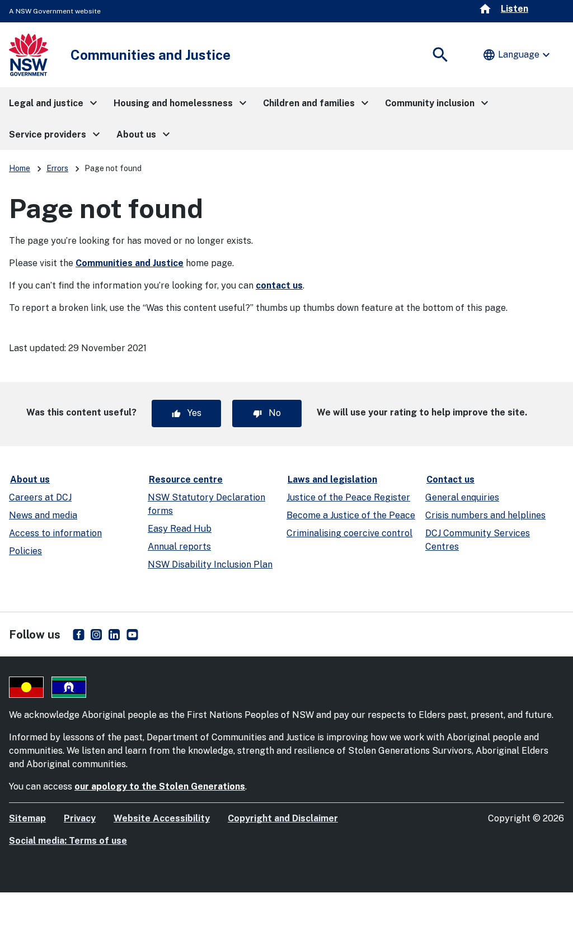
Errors (57, 168)
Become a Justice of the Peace (350, 515)
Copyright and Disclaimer (283, 818)
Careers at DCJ (40, 497)
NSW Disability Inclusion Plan (210, 564)
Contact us (450, 479)
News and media (43, 515)
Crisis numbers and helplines (485, 515)
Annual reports (179, 546)
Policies (25, 551)
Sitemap (27, 818)
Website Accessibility (162, 818)
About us (30, 479)
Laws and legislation (332, 479)
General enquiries (462, 497)
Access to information (55, 533)
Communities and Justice (130, 263)
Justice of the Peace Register (348, 497)
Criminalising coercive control (349, 533)
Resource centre (186, 479)
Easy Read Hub (180, 528)
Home (19, 168)
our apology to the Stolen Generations (159, 786)
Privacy (80, 818)
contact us (279, 285)
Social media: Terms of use (68, 840)
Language (517, 55)
